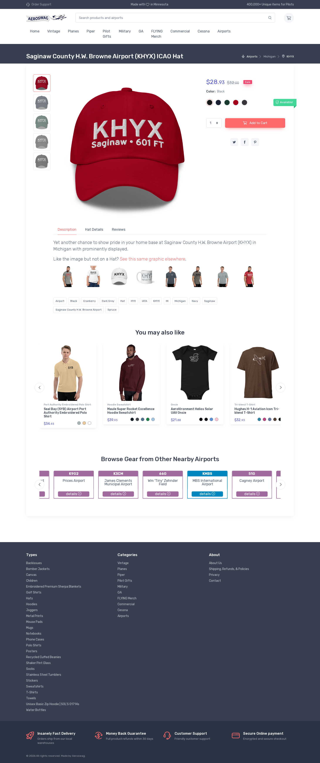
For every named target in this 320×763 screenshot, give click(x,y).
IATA (144, 301)
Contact (215, 581)
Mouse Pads (34, 622)
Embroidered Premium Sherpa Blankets (53, 586)
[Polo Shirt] (171, 276)
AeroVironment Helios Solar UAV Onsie (192, 411)
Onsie (174, 404)
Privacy (214, 575)
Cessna (204, 31)
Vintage (53, 31)
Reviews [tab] (118, 229)
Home (34, 31)
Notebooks (33, 633)
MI (167, 301)
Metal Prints (34, 616)
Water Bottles (36, 710)
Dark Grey (108, 301)
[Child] (93, 276)
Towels (31, 698)
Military (125, 31)
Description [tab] (67, 229)
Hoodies (31, 604)
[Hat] (119, 276)
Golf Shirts (33, 592)
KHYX (290, 56)
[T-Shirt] (67, 276)
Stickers (32, 680)
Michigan (180, 301)
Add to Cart (258, 123)
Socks (30, 669)
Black (73, 301)
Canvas (31, 575)
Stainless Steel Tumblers (43, 675)
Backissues (34, 563)
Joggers (32, 610)
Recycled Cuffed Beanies (43, 657)
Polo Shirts (33, 645)
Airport (60, 301)
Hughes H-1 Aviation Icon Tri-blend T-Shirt (256, 411)
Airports (224, 31)
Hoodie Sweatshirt (119, 404)
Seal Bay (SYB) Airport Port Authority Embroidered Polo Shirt (65, 412)
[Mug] (145, 276)
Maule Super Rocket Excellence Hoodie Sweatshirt (130, 411)
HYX (133, 301)
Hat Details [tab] (94, 229)
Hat (122, 301)
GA (141, 31)
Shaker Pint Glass (38, 663)
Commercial (180, 31)
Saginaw (209, 301)
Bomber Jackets (38, 569)
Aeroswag (78, 755)
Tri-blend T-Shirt (244, 404)
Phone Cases (35, 639)
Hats (29, 598)
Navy (195, 301)
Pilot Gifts (107, 34)
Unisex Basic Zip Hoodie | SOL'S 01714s (52, 704)
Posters (31, 651)
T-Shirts (32, 692)
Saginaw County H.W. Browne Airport (78, 309)
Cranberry (89, 301)
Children (31, 581)
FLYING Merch (157, 34)
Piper (91, 31)
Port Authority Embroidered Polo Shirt (67, 404)
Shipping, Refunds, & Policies (229, 569)
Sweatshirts (35, 686)
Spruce (112, 309)
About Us (215, 563)
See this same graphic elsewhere (152, 259)
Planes (73, 31)
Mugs (29, 628)
